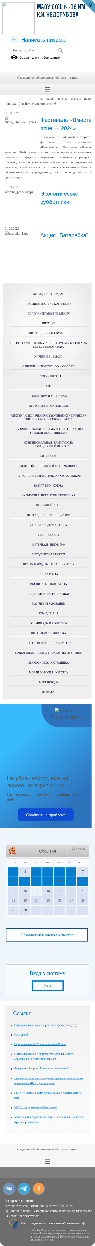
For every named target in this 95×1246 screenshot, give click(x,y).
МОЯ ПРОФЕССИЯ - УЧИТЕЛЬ (48, 672)
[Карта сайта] (14, 39)
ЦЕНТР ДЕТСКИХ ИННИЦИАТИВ (48, 515)
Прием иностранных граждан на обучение (48, 652)
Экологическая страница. (48, 662)
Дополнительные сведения (49, 313)
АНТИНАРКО (48, 456)
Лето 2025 (48, 692)
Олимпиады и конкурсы (49, 623)
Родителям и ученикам (48, 396)
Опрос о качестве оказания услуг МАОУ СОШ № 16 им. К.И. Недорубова (48, 345)
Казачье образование (48, 603)
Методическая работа (48, 554)
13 (70, 881)
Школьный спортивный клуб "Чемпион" (49, 466)
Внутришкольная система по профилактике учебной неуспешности (48, 431)
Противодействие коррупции (48, 303)
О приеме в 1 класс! (48, 356)
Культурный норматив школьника (48, 495)
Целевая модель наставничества (48, 564)
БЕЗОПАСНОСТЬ (48, 534)
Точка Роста (48, 574)
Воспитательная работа (48, 584)
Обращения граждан (48, 294)
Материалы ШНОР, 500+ (48, 544)
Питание (48, 323)
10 (36, 881)
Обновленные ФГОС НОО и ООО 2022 (48, 366)
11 (47, 881)
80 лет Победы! (48, 682)
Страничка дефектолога (48, 525)
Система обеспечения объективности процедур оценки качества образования (48, 417)
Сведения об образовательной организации (47, 77)
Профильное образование (48, 405)
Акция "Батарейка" (64, 235)
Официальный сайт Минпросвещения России (40, 1044)
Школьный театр (48, 505)
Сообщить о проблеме (45, 815)
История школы (48, 376)
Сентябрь (78, 848)
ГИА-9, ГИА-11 (48, 613)
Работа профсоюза (48, 485)
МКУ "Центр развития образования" (35, 1107)
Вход (47, 986)
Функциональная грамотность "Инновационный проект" (48, 444)
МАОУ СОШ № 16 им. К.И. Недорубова (61, 11)
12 (59, 881)
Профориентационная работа (49, 643)
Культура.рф (21, 1034)
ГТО (48, 386)
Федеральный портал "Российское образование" (41, 1068)
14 (82, 881)
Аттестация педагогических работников (49, 475)
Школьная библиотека (48, 633)
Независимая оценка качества (47, 935)
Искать (60, 50)
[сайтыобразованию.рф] (88, 7)
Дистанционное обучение (48, 333)
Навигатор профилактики (48, 593)
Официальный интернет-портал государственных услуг (46, 1025)
